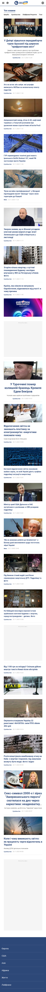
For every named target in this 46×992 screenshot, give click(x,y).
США (4, 956)
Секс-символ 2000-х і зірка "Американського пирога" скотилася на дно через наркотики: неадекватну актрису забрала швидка (23, 800)
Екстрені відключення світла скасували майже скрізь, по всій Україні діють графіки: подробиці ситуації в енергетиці (22, 471)
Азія (4, 963)
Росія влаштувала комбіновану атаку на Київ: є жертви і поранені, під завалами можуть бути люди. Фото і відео (23, 759)
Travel (41, 14)
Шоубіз (6, 14)
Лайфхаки (6, 985)
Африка (5, 970)
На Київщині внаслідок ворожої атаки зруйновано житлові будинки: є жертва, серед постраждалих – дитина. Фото (21, 613)
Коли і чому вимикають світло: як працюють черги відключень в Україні (23, 841)
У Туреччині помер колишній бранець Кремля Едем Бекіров (23, 388)
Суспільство (15, 14)
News (5, 200)
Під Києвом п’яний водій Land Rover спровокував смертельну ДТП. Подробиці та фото (22, 578)
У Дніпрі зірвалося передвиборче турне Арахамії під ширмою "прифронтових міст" (23, 43)
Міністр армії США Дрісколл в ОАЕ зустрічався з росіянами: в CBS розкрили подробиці (21, 507)
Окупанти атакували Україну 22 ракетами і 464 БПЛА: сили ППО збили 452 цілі (22, 723)
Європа (5, 948)
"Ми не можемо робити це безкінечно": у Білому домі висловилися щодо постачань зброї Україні (22, 542)
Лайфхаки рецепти (30, 14)
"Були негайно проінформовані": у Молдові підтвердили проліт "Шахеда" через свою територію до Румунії (22, 194)
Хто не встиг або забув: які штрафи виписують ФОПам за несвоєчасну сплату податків (21, 87)
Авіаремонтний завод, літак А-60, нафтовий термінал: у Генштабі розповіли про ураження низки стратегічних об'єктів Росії (22, 123)
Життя (5, 977)
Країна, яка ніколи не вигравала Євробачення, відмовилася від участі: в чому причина (22, 288)
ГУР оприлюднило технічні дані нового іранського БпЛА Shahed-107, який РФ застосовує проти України (20, 158)
